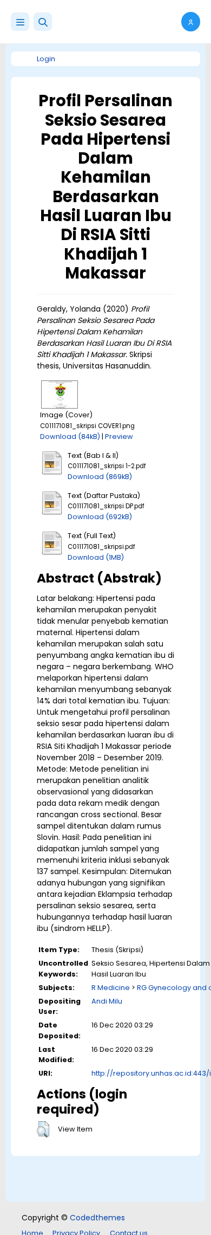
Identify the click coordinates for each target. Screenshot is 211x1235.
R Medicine (110, 987)
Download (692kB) (100, 516)
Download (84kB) (70, 436)
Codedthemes (97, 1217)
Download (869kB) (100, 476)
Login (46, 58)
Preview (119, 436)
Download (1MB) (96, 557)
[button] (43, 21)
